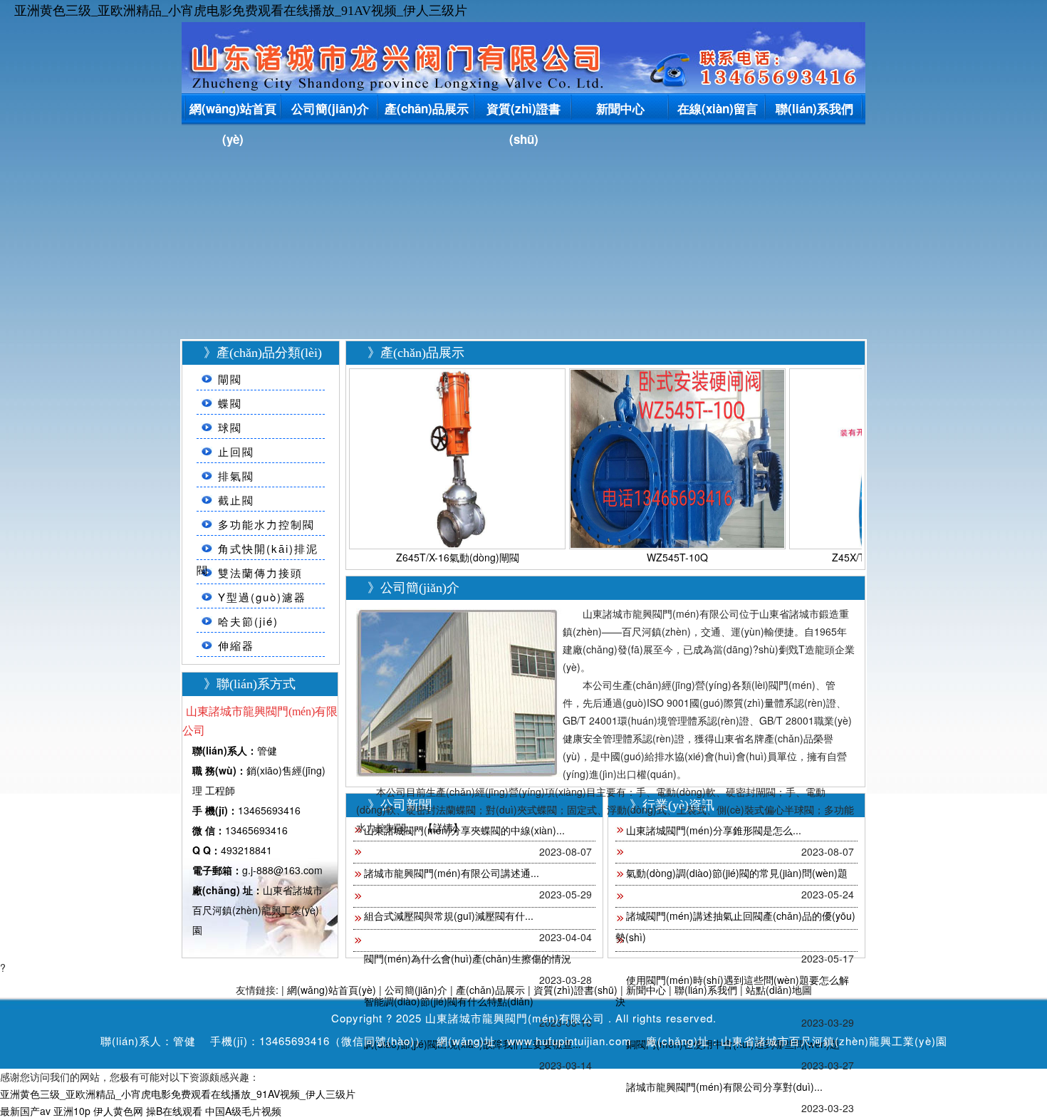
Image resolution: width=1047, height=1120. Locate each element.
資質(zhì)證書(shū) (523, 111)
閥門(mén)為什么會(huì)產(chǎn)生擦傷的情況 (467, 958)
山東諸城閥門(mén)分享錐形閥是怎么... (713, 830)
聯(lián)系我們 (814, 108)
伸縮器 (236, 645)
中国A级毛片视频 (243, 1111)
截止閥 (236, 499)
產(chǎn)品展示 (427, 108)
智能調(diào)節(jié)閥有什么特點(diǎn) (448, 1001)
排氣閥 (236, 475)
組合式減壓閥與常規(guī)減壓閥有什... (448, 915)
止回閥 (236, 451)
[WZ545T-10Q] (677, 457)
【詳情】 (443, 827)
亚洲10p (71, 1111)
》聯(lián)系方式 (250, 684)
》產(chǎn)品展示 (416, 353)
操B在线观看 (174, 1111)
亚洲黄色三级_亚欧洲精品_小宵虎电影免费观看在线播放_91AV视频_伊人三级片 (240, 11)
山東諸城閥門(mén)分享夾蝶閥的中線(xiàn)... (464, 830)
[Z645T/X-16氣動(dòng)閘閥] (457, 457)
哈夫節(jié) (248, 620)
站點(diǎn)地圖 (779, 989)
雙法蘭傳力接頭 (260, 572)
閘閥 (230, 378)
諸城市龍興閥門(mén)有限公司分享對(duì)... (724, 1086)
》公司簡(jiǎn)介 (413, 588)
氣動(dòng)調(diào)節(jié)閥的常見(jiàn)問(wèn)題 (737, 873)
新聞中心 (620, 108)
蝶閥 (230, 402)
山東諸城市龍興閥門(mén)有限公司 (515, 1017)
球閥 (230, 427)
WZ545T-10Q (677, 557)
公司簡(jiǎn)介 (330, 108)
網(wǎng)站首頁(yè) (232, 111)
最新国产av (25, 1111)
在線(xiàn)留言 (717, 108)
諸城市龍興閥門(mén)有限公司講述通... (451, 873)
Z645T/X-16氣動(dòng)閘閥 (457, 557)
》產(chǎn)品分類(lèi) (263, 353)
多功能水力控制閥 (266, 524)
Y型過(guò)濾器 (262, 596)
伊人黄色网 (118, 1111)
